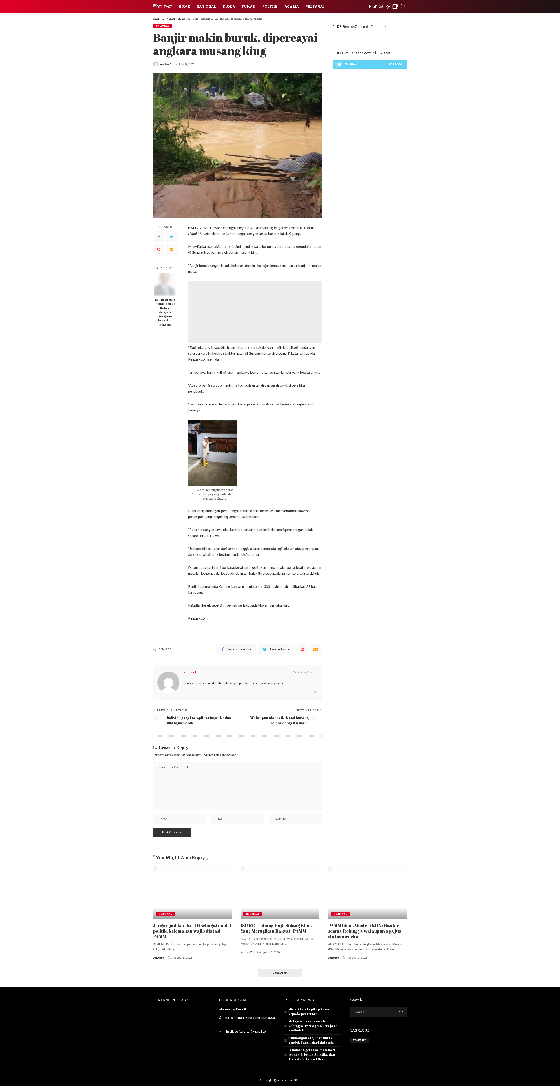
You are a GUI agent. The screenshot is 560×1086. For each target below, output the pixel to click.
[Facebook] (370, 6)
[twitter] (370, 64)
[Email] (171, 249)
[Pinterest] (159, 249)
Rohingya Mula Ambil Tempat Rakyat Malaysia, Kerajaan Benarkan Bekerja (165, 312)
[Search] (403, 6)
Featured (359, 1040)
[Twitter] (375, 6)
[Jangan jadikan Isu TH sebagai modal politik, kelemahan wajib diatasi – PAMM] (192, 892)
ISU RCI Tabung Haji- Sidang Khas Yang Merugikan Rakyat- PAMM (276, 928)
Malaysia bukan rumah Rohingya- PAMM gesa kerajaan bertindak (313, 1025)
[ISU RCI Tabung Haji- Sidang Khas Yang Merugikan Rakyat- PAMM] (280, 892)
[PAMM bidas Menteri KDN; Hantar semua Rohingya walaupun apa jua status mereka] (367, 892)
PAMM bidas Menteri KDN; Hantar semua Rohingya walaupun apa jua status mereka (365, 930)
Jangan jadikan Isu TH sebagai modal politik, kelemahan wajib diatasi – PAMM (192, 930)
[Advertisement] (255, 312)
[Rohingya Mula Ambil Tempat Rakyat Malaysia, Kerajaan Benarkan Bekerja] (165, 283)
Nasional (163, 26)
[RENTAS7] (162, 6)
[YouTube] (380, 6)
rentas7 (165, 64)
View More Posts (303, 672)
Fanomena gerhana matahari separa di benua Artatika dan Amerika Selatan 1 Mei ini (311, 1054)
